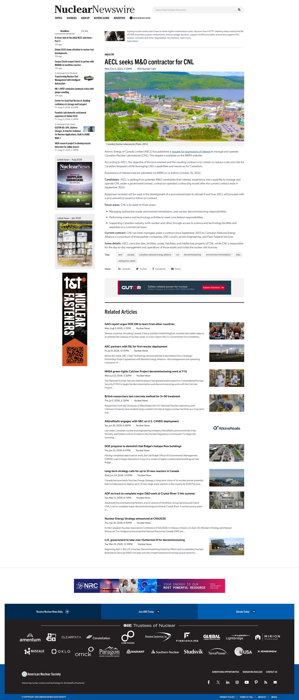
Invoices (262, 697)
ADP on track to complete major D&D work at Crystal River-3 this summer (150, 493)
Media (274, 697)
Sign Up (85, 18)
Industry (109, 54)
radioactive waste (126, 260)
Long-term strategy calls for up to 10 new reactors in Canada (142, 471)
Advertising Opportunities (225, 671)
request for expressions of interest (191, 151)
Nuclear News (143, 328)
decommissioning (192, 254)
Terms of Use (246, 697)
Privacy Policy (227, 697)
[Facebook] (209, 682)
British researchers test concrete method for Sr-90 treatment (142, 396)
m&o (238, 254)
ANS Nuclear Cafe (146, 68)
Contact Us (271, 671)
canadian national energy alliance (155, 254)
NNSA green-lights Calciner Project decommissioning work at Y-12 (146, 371)
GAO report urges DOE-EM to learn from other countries (140, 324)
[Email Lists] (275, 682)
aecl (120, 254)
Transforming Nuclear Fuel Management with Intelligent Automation (67, 80)
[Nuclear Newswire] (266, 682)
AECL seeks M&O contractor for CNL (149, 61)
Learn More (132, 41)
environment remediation (218, 254)
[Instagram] (237, 682)
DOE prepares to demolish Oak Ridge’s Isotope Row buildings (143, 446)
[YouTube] (247, 682)
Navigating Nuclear (252, 671)
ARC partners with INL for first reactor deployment (136, 346)
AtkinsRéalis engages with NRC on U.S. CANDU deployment (142, 421)
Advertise (119, 18)
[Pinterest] (256, 682)
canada (130, 254)
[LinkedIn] (228, 682)
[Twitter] (218, 682)
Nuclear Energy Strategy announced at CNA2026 (135, 518)
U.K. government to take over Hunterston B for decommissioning (145, 539)
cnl (177, 254)
